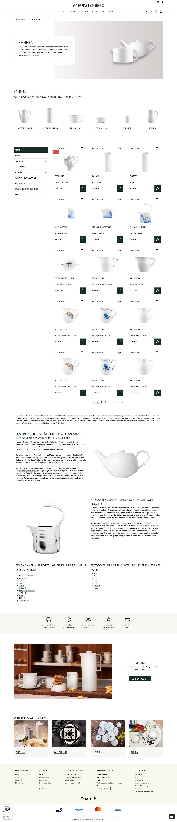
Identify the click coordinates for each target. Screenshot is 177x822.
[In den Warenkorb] (83, 188)
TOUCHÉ (22, 598)
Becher (41, 774)
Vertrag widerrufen (103, 789)
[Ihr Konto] (155, 11)
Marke (18, 156)
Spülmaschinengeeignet (26, 189)
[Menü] (11, 805)
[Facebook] (90, 798)
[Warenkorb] (160, 11)
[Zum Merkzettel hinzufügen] (82, 148)
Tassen (41, 786)
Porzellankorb (67, 468)
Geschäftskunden (74, 770)
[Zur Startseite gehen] (88, 5)
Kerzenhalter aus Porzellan (28, 471)
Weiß (96, 588)
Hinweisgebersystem (142, 783)
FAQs (98, 780)
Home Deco (43, 780)
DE (158, 2)
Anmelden (100, 786)
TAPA (21, 596)
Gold (96, 578)
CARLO (21, 583)
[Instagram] (82, 798)
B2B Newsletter (18, 783)
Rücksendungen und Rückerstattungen (109, 783)
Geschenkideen (44, 777)
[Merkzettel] (150, 11)
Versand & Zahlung (141, 786)
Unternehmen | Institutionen (74, 783)
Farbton (19, 161)
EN (162, 2)
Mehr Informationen (32, 55)
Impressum (138, 774)
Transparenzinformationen (144, 792)
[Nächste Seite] (122, 402)
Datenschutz (139, 780)
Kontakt (16, 774)
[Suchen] (145, 11)
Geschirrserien (43, 789)
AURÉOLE (22, 578)
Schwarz (97, 586)
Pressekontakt (18, 780)
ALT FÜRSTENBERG (26, 576)
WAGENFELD (24, 600)
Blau (95, 573)
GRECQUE (23, 588)
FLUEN (21, 586)
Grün (96, 581)
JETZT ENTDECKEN (139, 679)
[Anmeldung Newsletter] (172, 816)
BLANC (21, 581)
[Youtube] (86, 798)
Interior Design (69, 780)
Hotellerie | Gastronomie (73, 777)
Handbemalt (21, 167)
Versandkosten (84, 816)
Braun (96, 576)
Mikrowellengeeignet (25, 178)
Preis (17, 194)
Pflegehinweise (102, 774)
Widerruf (138, 789)
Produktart (20, 183)
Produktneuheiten (45, 783)
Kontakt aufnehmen (103, 777)
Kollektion (20, 172)
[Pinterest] (95, 798)
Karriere (16, 777)
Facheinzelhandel (70, 774)
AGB (136, 777)
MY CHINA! (23, 593)
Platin (96, 583)
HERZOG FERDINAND (27, 591)
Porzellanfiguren (52, 468)
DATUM (20, 752)
